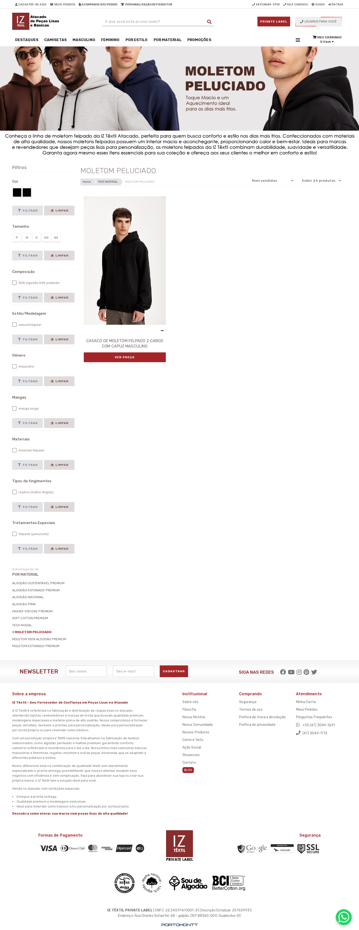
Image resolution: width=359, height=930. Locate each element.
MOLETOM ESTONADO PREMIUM (35, 646)
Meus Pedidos (306, 709)
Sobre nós (190, 702)
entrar (337, 4)
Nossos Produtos (196, 732)
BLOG (188, 770)
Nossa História (193, 717)
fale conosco (297, 4)
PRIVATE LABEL (273, 21)
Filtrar (30, 210)
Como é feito (192, 740)
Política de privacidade (257, 725)
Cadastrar (174, 671)
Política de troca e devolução (262, 717)
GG (46, 237)
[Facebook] (283, 672)
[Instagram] (299, 672)
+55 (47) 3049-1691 (318, 725)
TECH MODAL (22, 625)
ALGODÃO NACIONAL (28, 597)
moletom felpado (31, 450)
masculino (26, 366)
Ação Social (191, 747)
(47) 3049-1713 (314, 733)
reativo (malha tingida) (35, 492)
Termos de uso (250, 709)
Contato (189, 763)
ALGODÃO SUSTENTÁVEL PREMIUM (38, 583)
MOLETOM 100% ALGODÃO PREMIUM (39, 639)
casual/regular (30, 324)
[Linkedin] (306, 672)
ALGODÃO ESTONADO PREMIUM (36, 590)
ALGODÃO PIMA (24, 604)
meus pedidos (64, 4)
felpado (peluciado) (33, 534)
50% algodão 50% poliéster (39, 283)
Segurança (247, 702)
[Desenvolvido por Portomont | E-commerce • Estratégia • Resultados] (179, 925)
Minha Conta (306, 702)
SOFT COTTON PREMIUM (30, 618)
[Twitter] (314, 672)
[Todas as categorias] (298, 40)
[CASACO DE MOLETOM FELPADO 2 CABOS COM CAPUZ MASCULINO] (125, 260)
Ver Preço (125, 357)
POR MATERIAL (108, 181)
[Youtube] (291, 672)
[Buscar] (209, 22)
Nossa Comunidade (197, 725)
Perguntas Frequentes (314, 717)
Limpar (61, 210)
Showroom (191, 755)
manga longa (28, 408)
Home (87, 181)
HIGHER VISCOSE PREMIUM (32, 611)
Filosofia (189, 709)
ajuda (320, 4)
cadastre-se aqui (32, 4)
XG (56, 237)
